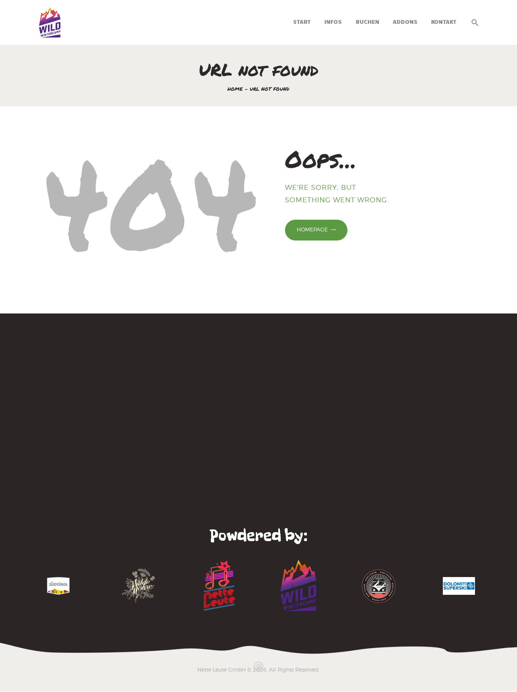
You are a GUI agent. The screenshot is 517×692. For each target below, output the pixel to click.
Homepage (312, 229)
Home (235, 88)
